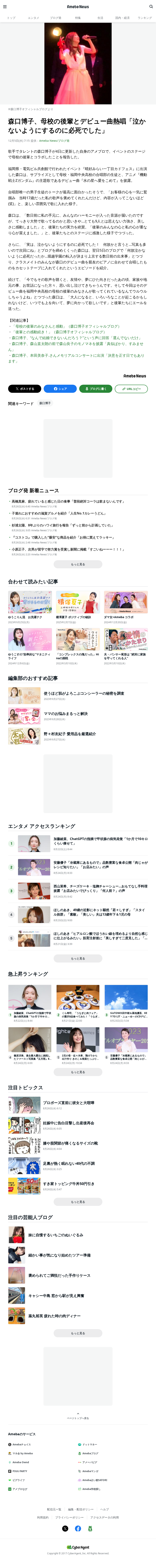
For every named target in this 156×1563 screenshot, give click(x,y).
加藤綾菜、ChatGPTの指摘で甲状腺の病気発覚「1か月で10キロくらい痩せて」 (32, 1016)
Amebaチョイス (22, 1444)
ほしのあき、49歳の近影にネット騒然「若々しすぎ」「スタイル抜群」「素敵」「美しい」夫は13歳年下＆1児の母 (99, 912)
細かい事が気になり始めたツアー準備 (59, 1255)
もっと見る (78, 564)
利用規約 (43, 1517)
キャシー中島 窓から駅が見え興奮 (56, 1295)
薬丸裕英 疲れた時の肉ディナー (54, 1315)
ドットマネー (89, 1444)
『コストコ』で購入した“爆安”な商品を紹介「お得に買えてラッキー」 (63, 537)
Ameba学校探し (91, 1489)
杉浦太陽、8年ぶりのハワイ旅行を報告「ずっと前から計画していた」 (63, 525)
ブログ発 (55, 18)
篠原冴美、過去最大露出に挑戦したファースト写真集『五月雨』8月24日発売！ (32, 1059)
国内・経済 (122, 18)
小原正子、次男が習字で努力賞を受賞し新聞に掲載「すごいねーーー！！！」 (69, 549)
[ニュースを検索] (151, 6)
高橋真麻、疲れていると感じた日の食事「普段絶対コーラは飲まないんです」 (69, 501)
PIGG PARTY (20, 1471)
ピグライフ (19, 1480)
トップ (11, 18)
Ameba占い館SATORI (94, 1480)
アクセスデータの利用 (104, 1517)
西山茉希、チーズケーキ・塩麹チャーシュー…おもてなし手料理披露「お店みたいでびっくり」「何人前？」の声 (100, 888)
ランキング (145, 18)
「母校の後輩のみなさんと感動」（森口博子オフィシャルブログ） (66, 326)
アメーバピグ (89, 1462)
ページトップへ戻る (78, 1418)
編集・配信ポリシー (81, 1509)
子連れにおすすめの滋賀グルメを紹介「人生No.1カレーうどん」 (59, 513)
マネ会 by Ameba (23, 1453)
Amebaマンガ (90, 1471)
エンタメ (33, 18)
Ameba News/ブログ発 (54, 141)
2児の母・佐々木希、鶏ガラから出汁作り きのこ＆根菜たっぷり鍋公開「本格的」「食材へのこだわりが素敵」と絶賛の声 (80, 1060)
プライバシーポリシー (69, 1517)
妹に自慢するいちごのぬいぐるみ (55, 1234)
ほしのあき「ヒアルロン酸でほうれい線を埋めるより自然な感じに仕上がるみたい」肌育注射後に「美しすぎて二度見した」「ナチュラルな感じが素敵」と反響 (101, 938)
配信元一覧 (54, 1509)
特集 (78, 18)
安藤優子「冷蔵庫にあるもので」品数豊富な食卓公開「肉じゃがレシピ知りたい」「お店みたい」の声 (101, 864)
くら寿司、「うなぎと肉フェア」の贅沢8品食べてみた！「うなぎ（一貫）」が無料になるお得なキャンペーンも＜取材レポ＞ (80, 1018)
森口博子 (45, 403)
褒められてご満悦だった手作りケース (59, 1275)
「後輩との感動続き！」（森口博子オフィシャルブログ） (59, 331)
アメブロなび (20, 1489)
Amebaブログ (90, 1453)
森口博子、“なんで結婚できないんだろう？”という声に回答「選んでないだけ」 (77, 337)
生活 (100, 18)
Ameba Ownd (21, 1462)
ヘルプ (104, 1509)
